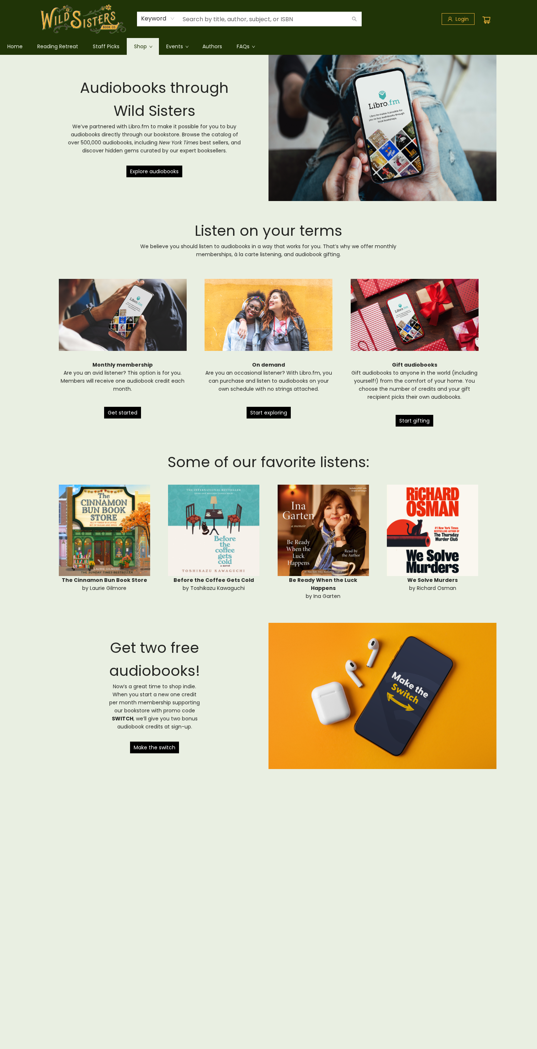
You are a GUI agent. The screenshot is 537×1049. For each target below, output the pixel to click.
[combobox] (158, 19)
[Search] (354, 19)
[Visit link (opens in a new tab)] (123, 315)
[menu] (268, 46)
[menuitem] (15, 46)
